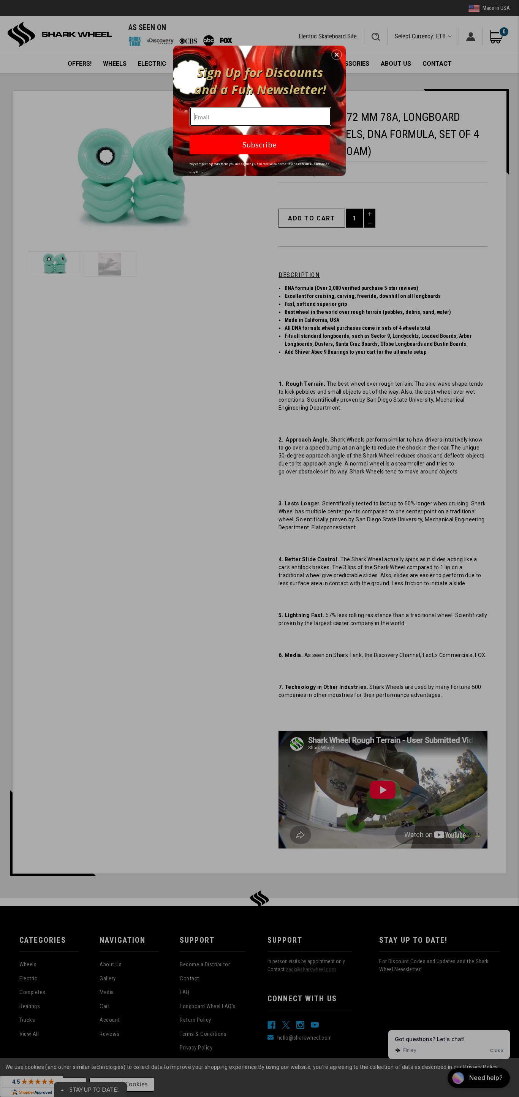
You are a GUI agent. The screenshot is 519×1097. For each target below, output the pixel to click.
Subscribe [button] (259, 144)
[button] (336, 54)
